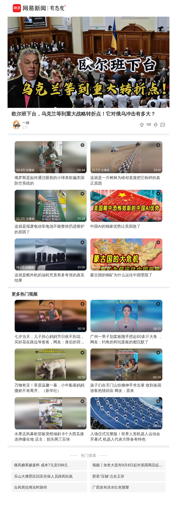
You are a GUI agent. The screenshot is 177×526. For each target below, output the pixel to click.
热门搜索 (88, 455)
